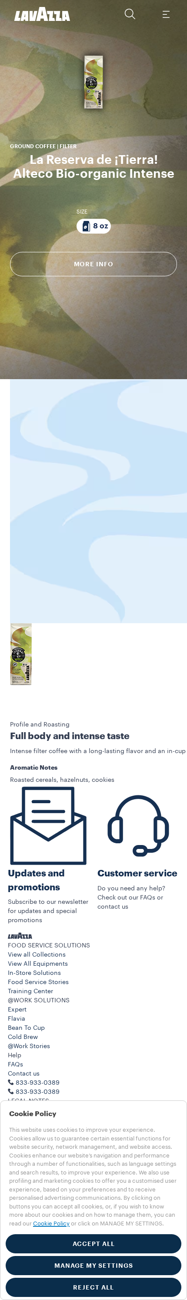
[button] (130, 14)
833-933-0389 (38, 1092)
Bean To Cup (26, 1028)
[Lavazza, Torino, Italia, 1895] (42, 14)
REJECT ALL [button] (93, 1287)
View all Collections (37, 955)
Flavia (16, 1019)
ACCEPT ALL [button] (94, 1244)
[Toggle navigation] (166, 14)
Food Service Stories (38, 982)
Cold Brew (23, 1037)
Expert (17, 1010)
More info (94, 264)
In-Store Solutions (34, 973)
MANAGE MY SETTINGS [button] (93, 1266)
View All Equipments (38, 964)
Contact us (24, 1074)
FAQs (15, 1065)
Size (82, 211)
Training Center (30, 991)
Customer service (137, 873)
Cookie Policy (51, 1223)
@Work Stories (29, 1046)
